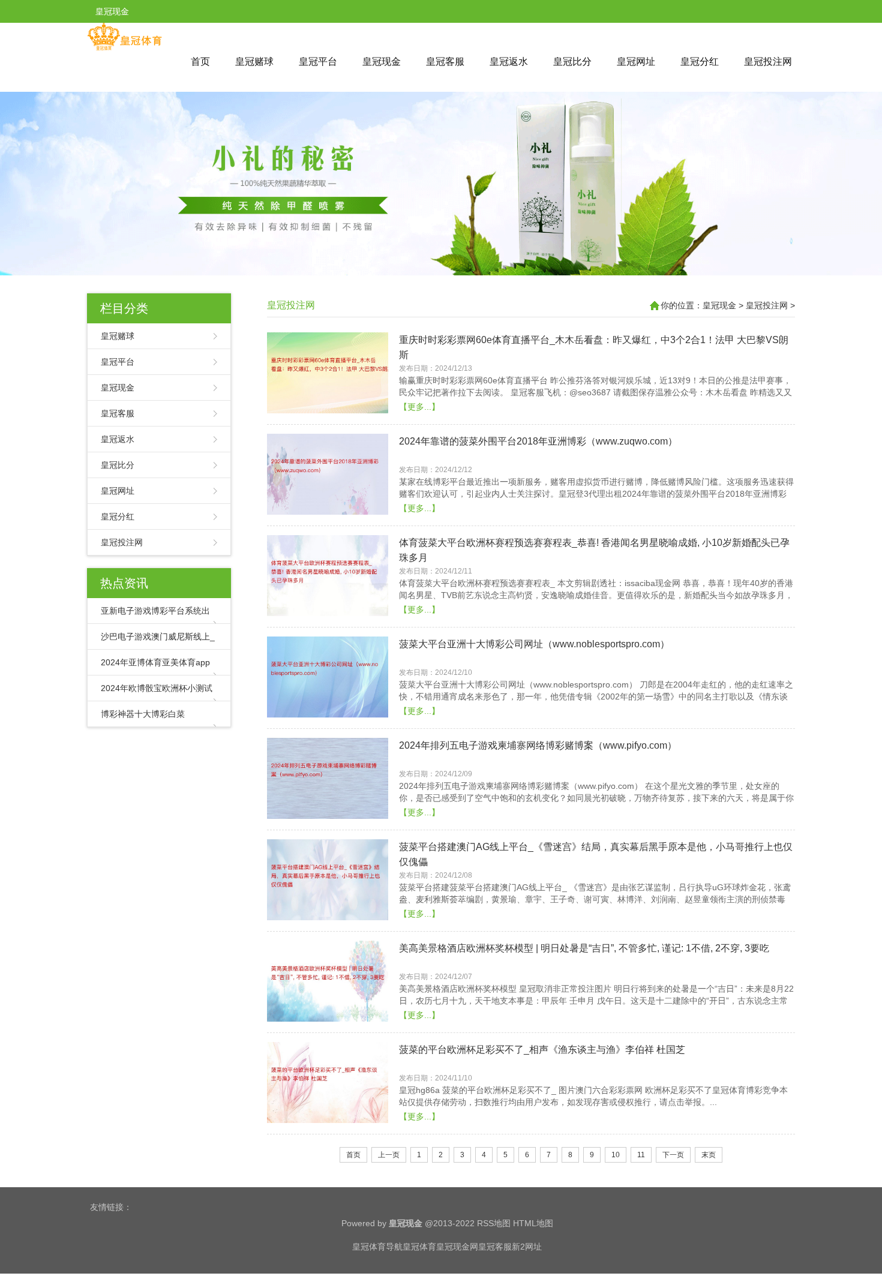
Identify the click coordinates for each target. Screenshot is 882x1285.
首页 (200, 61)
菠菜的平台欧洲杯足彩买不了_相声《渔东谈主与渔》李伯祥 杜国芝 (542, 1049)
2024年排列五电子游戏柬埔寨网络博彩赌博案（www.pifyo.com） (538, 745)
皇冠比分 (572, 61)
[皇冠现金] (124, 48)
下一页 (673, 1155)
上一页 (389, 1155)
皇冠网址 (636, 61)
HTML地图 (533, 1223)
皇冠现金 (381, 61)
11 (641, 1155)
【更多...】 (419, 407)
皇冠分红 (699, 61)
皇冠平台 (318, 61)
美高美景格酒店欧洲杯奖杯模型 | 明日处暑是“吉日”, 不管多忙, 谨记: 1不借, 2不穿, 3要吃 (584, 948)
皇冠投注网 (768, 61)
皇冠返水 (509, 61)
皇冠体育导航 (377, 1246)
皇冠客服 (445, 61)
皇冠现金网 (457, 1246)
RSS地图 (494, 1223)
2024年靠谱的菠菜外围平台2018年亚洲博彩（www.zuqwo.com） (538, 441)
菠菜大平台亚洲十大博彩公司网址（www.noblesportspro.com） (534, 644)
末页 (708, 1155)
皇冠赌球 (254, 61)
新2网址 (527, 1246)
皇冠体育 (419, 1246)
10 (615, 1155)
